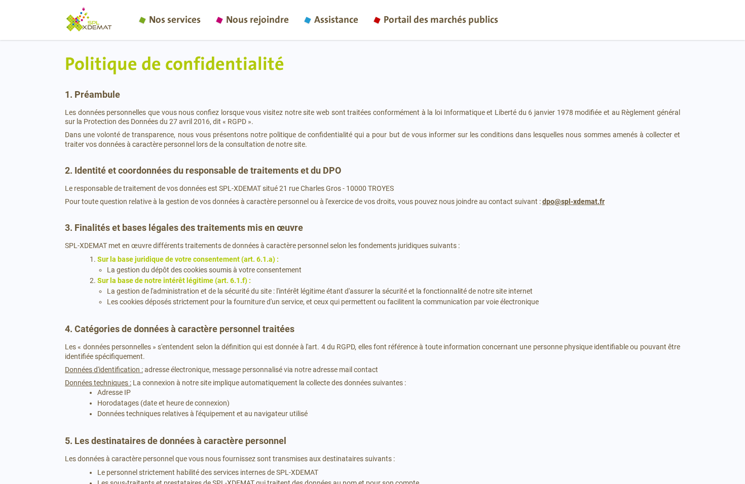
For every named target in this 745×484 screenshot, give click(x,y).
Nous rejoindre (257, 20)
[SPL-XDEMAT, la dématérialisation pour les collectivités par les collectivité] (97, 20)
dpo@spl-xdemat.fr (573, 201)
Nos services (175, 20)
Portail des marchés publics (441, 20)
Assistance (336, 20)
